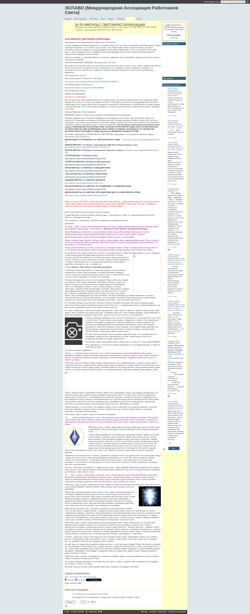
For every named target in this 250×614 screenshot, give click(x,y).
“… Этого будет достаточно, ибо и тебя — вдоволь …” (176, 125)
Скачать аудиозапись (77, 573)
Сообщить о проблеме (157, 612)
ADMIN (81, 612)
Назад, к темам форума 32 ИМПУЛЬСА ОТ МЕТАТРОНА (100, 30)
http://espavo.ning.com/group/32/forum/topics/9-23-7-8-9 (86, 195)
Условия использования (177, 612)
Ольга (86, 594)
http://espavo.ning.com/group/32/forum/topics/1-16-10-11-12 (87, 147)
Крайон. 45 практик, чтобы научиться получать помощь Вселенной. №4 (176, 262)
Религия (175, 362)
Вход (217, 2)
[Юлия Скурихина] (69, 30)
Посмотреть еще (174, 244)
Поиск (247, 2)
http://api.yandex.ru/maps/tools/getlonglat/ (107, 66)
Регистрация (209, 2)
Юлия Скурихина (103, 27)
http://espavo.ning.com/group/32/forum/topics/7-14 (84, 183)
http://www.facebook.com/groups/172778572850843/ (84, 88)
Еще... (174, 448)
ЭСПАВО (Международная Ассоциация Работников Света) (121, 10)
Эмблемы (144, 612)
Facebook (81, 580)
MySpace (71, 580)
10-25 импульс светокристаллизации (82, 577)
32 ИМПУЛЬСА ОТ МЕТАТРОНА (144, 27)
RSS (66, 606)
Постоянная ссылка (74, 594)
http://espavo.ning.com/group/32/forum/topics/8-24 (85, 189)
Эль (169, 88)
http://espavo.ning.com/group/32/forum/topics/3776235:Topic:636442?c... (92, 82)
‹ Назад (69, 602)
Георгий (170, 255)
